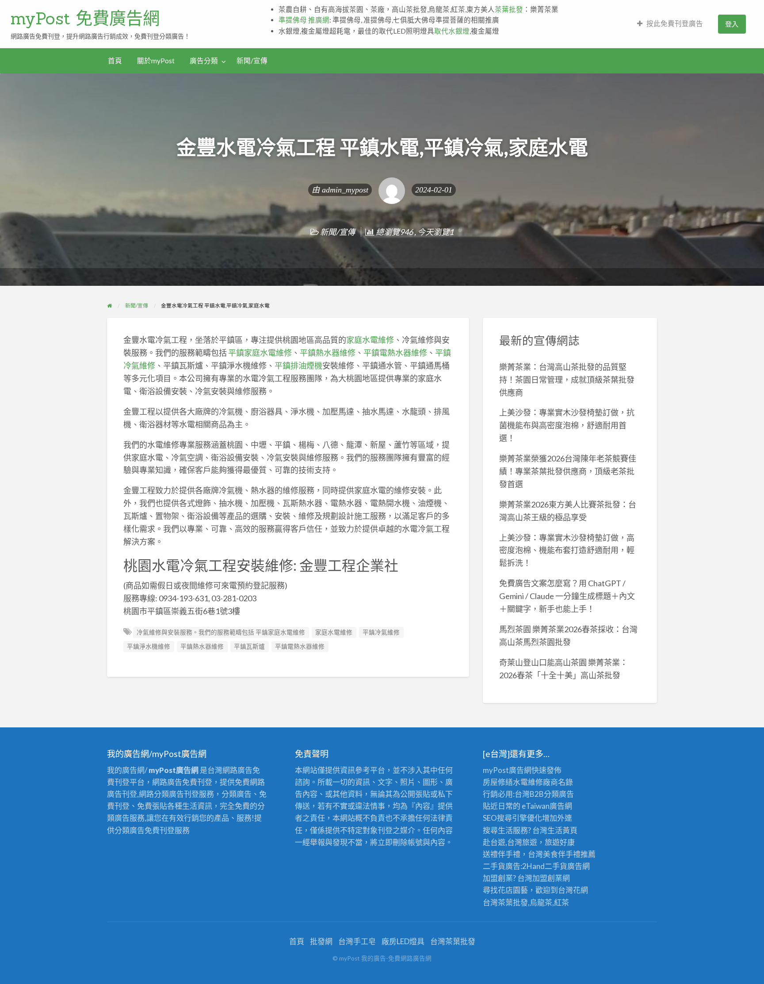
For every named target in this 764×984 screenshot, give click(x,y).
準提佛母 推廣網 (304, 20)
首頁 (115, 61)
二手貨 (556, 866)
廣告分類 (204, 61)
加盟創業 (547, 878)
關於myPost (156, 61)
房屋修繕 (498, 782)
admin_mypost (345, 189)
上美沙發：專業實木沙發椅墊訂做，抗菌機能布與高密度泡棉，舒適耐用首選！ (566, 425)
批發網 (321, 941)
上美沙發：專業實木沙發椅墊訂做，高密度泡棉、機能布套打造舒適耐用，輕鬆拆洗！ (566, 550)
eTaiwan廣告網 (547, 806)
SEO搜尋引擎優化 (512, 818)
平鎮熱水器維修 (327, 352)
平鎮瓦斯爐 (249, 646)
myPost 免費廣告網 (85, 18)
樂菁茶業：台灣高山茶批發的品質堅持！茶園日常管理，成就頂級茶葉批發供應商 (566, 379)
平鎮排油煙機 (298, 365)
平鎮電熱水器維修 (395, 352)
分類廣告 (559, 794)
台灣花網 (573, 890)
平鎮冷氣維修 (381, 632)
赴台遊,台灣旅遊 (510, 842)
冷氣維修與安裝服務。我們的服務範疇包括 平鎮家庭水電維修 (221, 632)
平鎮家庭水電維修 (260, 352)
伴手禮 (569, 854)
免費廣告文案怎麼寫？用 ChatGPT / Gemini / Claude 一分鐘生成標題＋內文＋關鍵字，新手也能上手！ (567, 596)
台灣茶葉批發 (505, 902)
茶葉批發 (509, 9)
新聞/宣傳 (252, 61)
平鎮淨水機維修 (148, 646)
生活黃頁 (562, 830)
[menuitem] (670, 24)
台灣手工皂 (357, 941)
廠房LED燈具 (403, 941)
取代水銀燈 (452, 31)
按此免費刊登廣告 (674, 23)
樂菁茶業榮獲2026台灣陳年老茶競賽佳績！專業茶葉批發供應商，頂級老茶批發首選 (567, 471)
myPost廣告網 (507, 770)
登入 (731, 24)
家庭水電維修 (370, 340)
